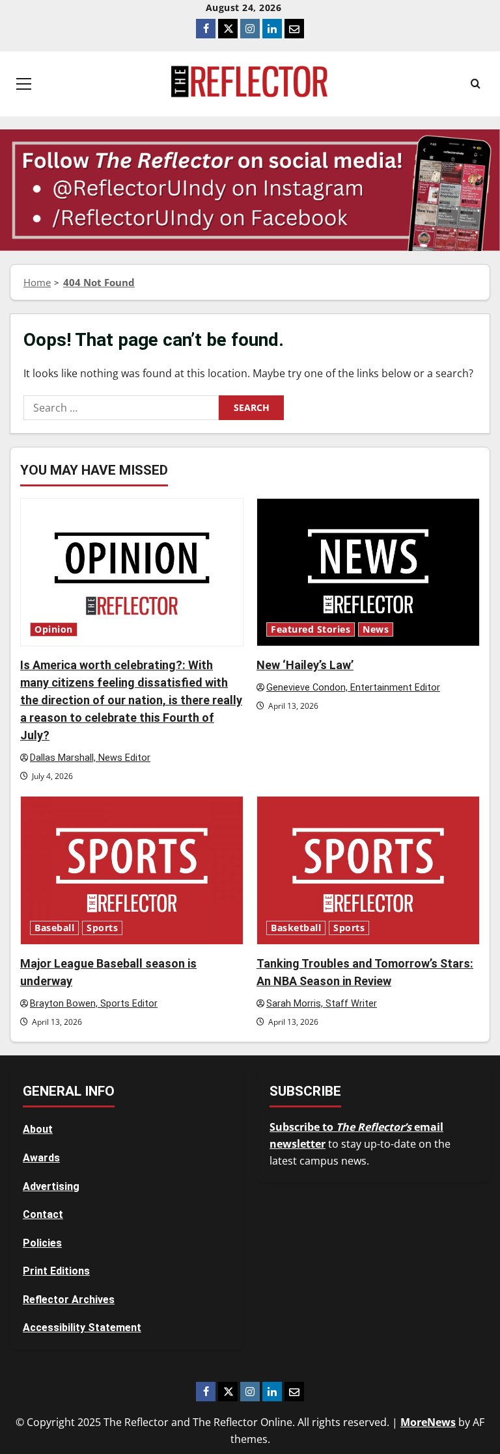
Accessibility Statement (82, 1327)
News (376, 629)
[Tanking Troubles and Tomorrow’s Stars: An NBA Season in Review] (368, 870)
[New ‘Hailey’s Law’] (368, 572)
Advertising (51, 1186)
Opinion (54, 629)
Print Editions (56, 1271)
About (38, 1129)
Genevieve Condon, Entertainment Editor (353, 687)
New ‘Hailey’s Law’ (305, 665)
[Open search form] (475, 84)
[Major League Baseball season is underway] (131, 870)
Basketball (296, 928)
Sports (102, 928)
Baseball (54, 928)
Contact (43, 1214)
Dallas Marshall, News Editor (90, 757)
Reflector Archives (69, 1299)
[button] (24, 84)
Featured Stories (310, 629)
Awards (41, 1158)
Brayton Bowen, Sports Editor (94, 1003)
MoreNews (428, 1422)
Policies (42, 1243)
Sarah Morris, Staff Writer (321, 1003)
